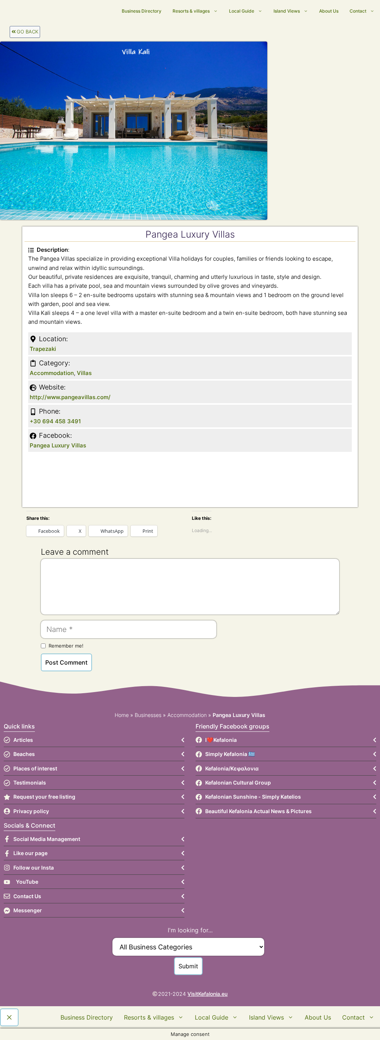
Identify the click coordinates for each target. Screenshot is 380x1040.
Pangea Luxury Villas (58, 445)
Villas (84, 372)
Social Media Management (46, 839)
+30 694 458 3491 (55, 421)
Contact (358, 11)
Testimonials (29, 782)
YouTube (27, 881)
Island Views (286, 11)
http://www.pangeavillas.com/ (70, 397)
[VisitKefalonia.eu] (115, 11)
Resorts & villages (191, 11)
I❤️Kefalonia (221, 740)
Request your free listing (44, 796)
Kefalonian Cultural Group (238, 782)
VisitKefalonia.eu (207, 994)
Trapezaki (43, 348)
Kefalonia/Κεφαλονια (232, 768)
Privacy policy (31, 811)
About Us (328, 11)
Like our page (30, 853)
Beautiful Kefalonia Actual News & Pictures (258, 811)
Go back (27, 32)
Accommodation (52, 372)
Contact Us (27, 896)
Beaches (24, 754)
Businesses (148, 715)
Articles (23, 740)
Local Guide (241, 11)
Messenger (27, 910)
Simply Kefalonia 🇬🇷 (230, 754)
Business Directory (141, 11)
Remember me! (66, 646)
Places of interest (35, 768)
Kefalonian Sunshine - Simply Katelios (253, 796)
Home (122, 715)
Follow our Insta (33, 867)
